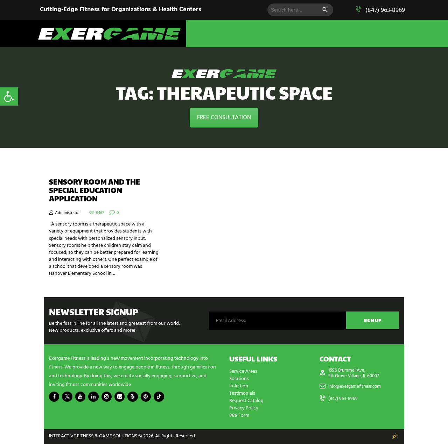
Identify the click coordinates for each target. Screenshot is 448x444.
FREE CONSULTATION (224, 117)
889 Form (239, 415)
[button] (9, 96)
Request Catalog (246, 401)
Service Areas (243, 371)
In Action (238, 386)
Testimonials (242, 393)
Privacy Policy (243, 408)
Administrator (67, 212)
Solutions (239, 379)
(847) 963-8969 (385, 10)
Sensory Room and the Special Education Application (94, 190)
